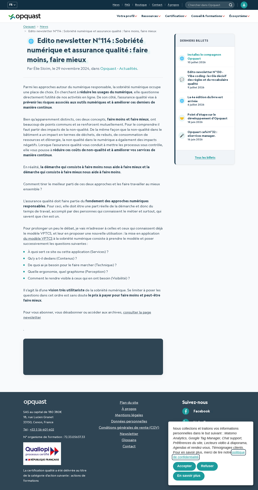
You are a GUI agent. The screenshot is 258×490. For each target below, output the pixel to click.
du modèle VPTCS (38, 238)
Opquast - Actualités (118, 68)
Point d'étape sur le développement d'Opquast (203, 118)
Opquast (29, 26)
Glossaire (129, 440)
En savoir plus (188, 476)
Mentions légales (129, 415)
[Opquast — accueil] (25, 16)
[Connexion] (244, 5)
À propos (173, 4)
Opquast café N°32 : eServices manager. (198, 135)
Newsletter (129, 433)
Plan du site (129, 402)
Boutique (141, 4)
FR (10, 4)
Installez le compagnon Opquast (200, 58)
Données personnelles (129, 421)
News (116, 4)
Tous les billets (205, 157)
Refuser (207, 466)
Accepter (184, 466)
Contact (157, 4)
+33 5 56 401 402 (42, 429)
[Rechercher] (231, 5)
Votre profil (125, 16)
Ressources (149, 16)
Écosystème (238, 16)
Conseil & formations (206, 16)
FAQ (127, 4)
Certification (174, 16)
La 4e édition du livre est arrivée (201, 100)
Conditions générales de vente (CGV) (129, 427)
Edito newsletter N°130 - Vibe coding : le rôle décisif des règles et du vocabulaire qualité (204, 79)
